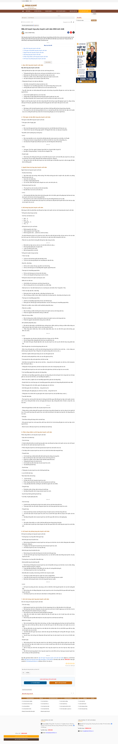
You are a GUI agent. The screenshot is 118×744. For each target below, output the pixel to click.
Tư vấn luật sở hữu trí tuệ (27, 703)
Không (27, 672)
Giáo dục (41, 698)
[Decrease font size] (71, 22)
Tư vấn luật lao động (64, 701)
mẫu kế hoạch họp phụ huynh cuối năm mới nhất (50, 657)
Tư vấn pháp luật (84, 11)
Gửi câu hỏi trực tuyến (53, 698)
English (94, 13)
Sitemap (85, 698)
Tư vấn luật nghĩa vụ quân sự (65, 708)
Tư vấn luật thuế (81, 701)
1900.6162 (67, 659)
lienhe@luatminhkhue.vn (32, 661)
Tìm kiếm (94, 20)
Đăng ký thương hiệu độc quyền (28, 711)
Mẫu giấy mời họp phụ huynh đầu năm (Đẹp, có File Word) (38, 659)
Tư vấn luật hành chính (26, 708)
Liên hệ (92, 698)
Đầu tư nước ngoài (61, 11)
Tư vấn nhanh (36, 682)
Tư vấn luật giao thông (82, 706)
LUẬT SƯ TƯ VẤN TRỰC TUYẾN (21, 736)
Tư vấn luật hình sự (45, 703)
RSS (78, 698)
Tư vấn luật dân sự (63, 703)
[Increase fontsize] (74, 22)
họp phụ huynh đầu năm (27, 689)
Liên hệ (93, 11)
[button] (74, 32)
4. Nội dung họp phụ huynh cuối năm (32, 54)
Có (23, 672)
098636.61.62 (88, 728)
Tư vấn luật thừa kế (82, 703)
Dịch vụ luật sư (73, 11)
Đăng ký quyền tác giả (45, 711)
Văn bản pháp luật (30, 698)
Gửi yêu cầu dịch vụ (68, 698)
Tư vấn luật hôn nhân (45, 706)
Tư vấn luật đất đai (25, 706)
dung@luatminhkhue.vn (88, 731)
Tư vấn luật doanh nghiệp (27, 701)
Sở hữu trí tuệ (37, 11)
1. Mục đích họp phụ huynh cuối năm (31, 48)
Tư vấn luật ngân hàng (82, 708)
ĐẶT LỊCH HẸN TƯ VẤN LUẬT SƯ (21, 739)
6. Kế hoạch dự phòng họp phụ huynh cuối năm (34, 58)
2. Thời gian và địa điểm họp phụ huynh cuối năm (35, 50)
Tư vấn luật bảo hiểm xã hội (65, 706)
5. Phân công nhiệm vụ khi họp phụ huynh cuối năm (35, 56)
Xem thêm (48, 62)
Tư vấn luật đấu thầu (45, 708)
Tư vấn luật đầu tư (44, 701)
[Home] (22, 11)
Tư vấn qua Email (61, 682)
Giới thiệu (28, 11)
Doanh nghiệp (48, 11)
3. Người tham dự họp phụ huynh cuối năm (33, 52)
